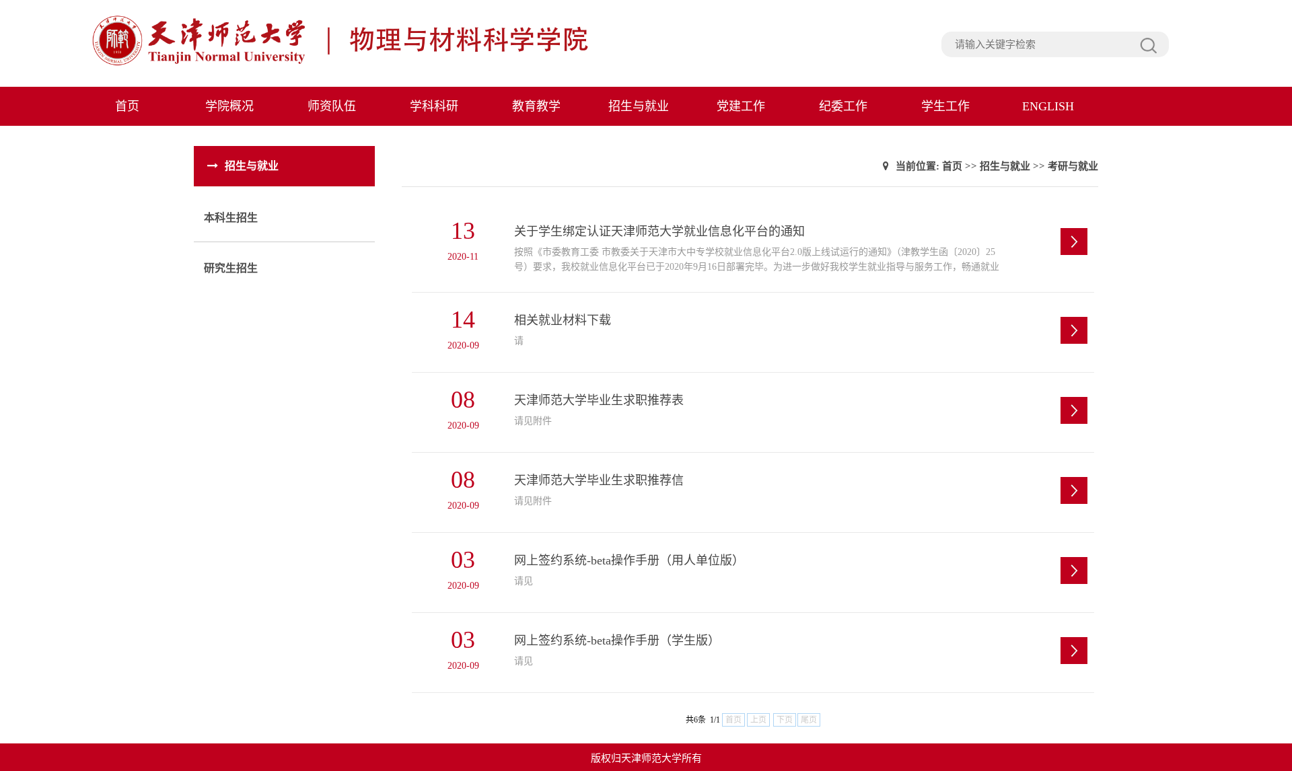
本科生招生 (231, 217)
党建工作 (741, 106)
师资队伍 (332, 106)
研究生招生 (231, 268)
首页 (127, 106)
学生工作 (945, 106)
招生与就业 (638, 106)
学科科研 (434, 106)
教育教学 (536, 106)
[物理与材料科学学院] (371, 64)
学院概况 (229, 106)
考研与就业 (1073, 166)
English (1048, 106)
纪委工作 (843, 106)
